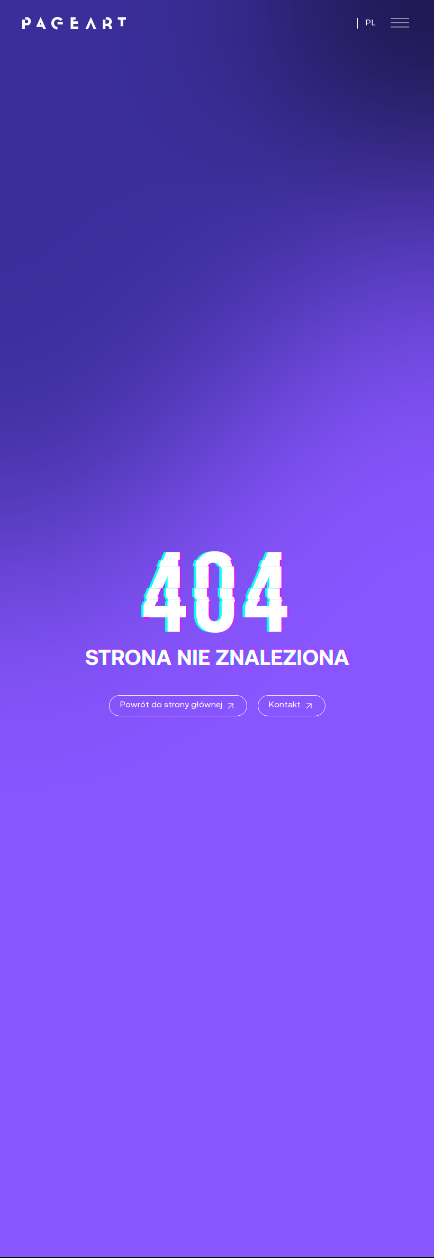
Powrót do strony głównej (171, 705)
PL (371, 23)
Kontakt (285, 705)
